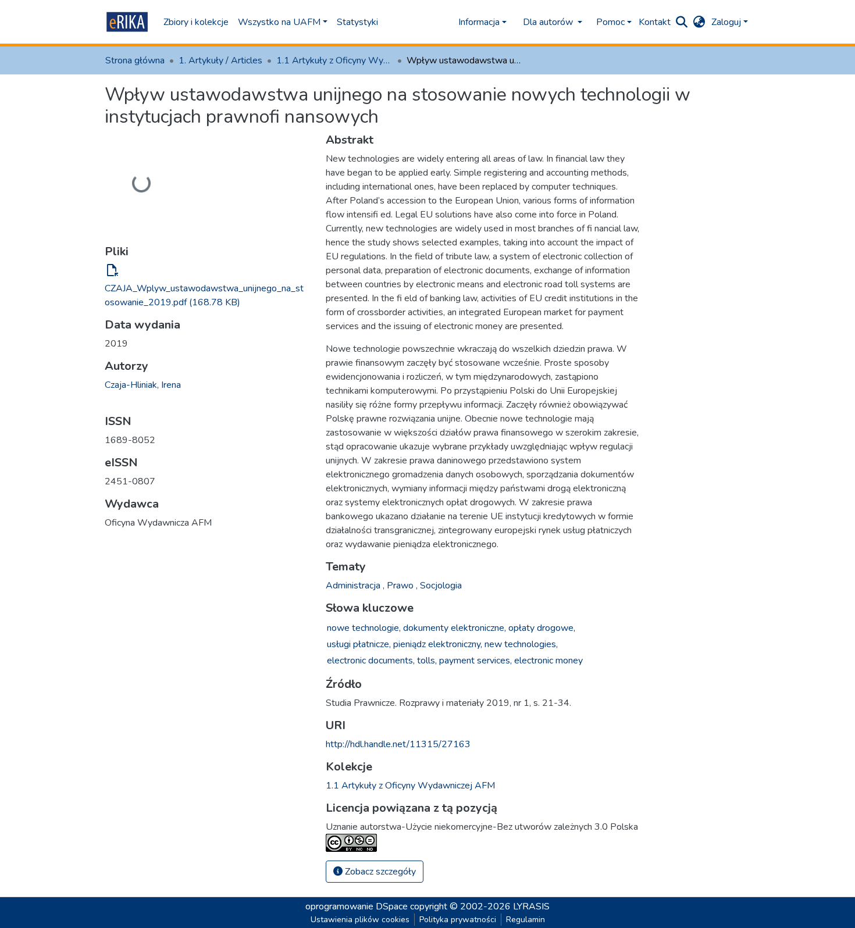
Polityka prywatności (457, 919)
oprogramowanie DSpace (356, 906)
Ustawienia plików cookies (360, 919)
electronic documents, (371, 660)
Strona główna (135, 60)
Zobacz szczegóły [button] (379, 871)
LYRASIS (531, 906)
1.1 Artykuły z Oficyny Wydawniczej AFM (334, 60)
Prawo (401, 585)
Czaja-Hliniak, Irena (143, 385)
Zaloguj (726, 22)
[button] (699, 22)
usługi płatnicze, (359, 644)
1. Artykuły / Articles (220, 60)
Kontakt (655, 22)
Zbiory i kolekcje (196, 22)
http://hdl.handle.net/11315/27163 (398, 744)
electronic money (548, 660)
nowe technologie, (364, 628)
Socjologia (441, 585)
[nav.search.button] (682, 22)
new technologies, (521, 644)
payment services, (475, 660)
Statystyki (357, 22)
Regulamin (525, 919)
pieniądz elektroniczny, (437, 644)
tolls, (427, 660)
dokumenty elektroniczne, (454, 628)
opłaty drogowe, (541, 628)
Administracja (354, 585)
